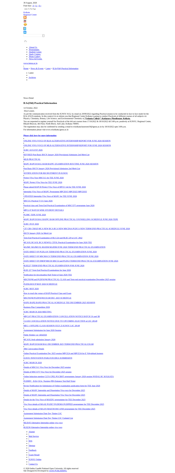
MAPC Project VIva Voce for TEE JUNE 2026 (42, 182)
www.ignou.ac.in (30, 63)
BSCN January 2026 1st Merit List (37, 233)
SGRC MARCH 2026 (32, 363)
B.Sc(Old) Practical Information (65, 68)
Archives (32, 77)
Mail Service (34, 436)
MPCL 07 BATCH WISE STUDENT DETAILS (43, 210)
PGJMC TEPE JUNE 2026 (34, 215)
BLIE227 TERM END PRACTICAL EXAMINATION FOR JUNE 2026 (53, 265)
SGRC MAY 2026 (31, 289)
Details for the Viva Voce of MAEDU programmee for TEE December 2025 (54, 400)
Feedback (32, 450)
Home (25, 68)
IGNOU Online (35, 459)
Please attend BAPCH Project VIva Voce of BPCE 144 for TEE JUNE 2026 (54, 187)
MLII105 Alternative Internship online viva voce (43, 423)
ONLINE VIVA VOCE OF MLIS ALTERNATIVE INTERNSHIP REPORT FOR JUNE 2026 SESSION (67, 145)
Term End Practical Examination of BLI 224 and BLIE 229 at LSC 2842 (52, 238)
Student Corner (35, 52)
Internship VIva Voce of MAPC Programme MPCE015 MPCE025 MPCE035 (55, 192)
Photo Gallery (35, 56)
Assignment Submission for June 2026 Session (42, 330)
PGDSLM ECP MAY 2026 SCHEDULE (40, 284)
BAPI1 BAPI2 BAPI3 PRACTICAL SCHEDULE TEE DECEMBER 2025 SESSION (59, 302)
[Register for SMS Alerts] (25, 26)
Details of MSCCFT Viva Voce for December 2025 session (47, 372)
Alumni (32, 432)
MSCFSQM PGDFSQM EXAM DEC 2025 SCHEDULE (47, 298)
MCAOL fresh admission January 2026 (39, 339)
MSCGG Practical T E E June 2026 (38, 201)
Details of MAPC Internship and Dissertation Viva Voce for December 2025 (54, 395)
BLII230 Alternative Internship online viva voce (42, 427)
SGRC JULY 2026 (31, 224)
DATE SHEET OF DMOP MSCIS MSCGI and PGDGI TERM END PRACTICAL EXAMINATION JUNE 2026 (70, 261)
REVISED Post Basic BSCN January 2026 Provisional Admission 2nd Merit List (56, 155)
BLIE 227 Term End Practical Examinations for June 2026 (47, 270)
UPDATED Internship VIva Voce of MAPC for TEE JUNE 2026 (50, 196)
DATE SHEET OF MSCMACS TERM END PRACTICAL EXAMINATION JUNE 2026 (60, 256)
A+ (40, 6)
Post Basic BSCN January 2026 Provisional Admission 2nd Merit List (51, 168)
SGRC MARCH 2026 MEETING (37, 312)
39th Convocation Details (33, 349)
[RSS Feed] (25, 18)
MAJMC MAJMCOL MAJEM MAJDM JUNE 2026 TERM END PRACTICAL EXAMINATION (64, 247)
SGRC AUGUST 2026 (33, 150)
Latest (48, 68)
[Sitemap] (24, 33)
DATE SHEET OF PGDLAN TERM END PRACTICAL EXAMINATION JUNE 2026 (60, 252)
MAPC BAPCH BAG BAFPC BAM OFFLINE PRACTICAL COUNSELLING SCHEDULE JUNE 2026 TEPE (70, 219)
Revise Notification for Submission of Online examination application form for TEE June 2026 (61, 386)
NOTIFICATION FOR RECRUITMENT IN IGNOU (45, 173)
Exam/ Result (34, 455)
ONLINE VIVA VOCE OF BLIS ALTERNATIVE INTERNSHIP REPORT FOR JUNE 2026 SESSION (67, 141)
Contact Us (33, 464)
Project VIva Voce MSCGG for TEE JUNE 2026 (43, 178)
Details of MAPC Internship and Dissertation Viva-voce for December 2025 (54, 390)
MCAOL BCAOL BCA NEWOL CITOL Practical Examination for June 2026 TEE (57, 242)
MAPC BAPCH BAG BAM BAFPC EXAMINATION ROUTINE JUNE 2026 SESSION (60, 164)
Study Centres (35, 54)
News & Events (35, 59)
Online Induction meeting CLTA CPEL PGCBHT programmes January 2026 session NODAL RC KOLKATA (68, 376)
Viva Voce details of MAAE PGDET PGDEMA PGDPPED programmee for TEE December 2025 (63, 404)
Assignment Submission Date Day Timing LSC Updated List (48, 418)
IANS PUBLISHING (58, 471)
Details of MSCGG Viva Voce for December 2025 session (47, 367)
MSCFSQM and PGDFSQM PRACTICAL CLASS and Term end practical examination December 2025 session (69, 279)
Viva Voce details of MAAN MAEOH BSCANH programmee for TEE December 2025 (59, 409)
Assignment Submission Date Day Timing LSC (42, 413)
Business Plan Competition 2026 (36, 307)
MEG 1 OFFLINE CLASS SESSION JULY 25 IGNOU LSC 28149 (51, 326)
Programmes (34, 50)
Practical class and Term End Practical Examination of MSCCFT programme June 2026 (58, 205)
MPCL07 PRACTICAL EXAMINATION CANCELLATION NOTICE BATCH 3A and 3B (61, 316)
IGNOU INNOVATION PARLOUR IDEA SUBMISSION (47, 358)
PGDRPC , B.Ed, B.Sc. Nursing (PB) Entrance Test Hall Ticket (49, 381)
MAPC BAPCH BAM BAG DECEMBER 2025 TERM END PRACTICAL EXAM (58, 344)
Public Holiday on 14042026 (35, 335)
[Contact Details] (24, 30)
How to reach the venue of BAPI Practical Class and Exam (47, 293)
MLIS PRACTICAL (31, 159)
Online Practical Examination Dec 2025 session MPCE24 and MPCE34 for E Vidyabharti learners (63, 353)
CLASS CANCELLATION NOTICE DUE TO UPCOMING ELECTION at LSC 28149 (60, 321)
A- (36, 6)
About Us (33, 47)
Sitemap (32, 445)
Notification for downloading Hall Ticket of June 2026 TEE (47, 275)
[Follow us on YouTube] (24, 22)
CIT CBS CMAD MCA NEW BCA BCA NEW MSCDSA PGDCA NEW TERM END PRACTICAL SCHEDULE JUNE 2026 (76, 229)
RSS (30, 441)
